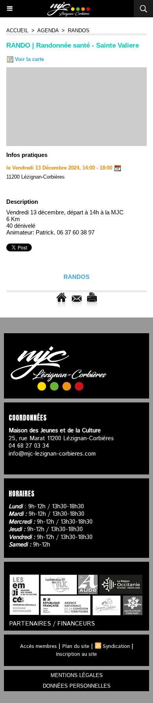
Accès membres (38, 646)
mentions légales (77, 675)
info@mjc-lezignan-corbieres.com (52, 454)
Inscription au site (76, 654)
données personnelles (77, 686)
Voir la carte (28, 59)
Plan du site (75, 646)
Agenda (47, 30)
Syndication (116, 646)
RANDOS (78, 30)
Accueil (17, 30)
